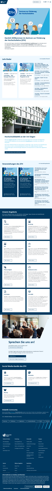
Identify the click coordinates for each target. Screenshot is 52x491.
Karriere (28, 450)
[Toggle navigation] (50, 2)
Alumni (16, 470)
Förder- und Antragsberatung (19, 446)
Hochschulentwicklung (30, 458)
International (29, 446)
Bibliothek (40, 441)
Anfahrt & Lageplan (41, 450)
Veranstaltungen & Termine (43, 448)
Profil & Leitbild (29, 441)
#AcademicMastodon (31, 421)
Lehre (4, 448)
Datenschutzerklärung (7, 488)
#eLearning (5, 421)
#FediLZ (40, 421)
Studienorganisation (6, 446)
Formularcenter (5, 468)
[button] (46, 1)
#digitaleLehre (21, 421)
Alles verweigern (38, 486)
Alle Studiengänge (6, 441)
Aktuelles (4, 470)
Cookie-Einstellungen (29, 486)
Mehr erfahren (7, 260)
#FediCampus (13, 421)
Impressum (16, 488)
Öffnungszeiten (40, 457)
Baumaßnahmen (41, 452)
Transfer (28, 448)
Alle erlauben (46, 486)
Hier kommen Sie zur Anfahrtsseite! (15, 347)
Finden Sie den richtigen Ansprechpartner (16, 359)
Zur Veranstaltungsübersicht (44, 163)
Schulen (16, 468)
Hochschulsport (41, 446)
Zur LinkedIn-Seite (8, 383)
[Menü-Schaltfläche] (48, 2)
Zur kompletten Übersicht (45, 58)
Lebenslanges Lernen (6, 450)
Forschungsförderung (18, 441)
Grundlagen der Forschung (19, 448)
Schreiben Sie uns (12, 356)
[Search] (44, 2)
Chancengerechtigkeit (30, 452)
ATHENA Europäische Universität (30, 455)
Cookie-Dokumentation (24, 488)
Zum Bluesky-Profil (8, 400)
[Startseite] (7, 435)
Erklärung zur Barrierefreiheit (31, 470)
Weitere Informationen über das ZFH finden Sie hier (14, 152)
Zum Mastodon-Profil (33, 383)
